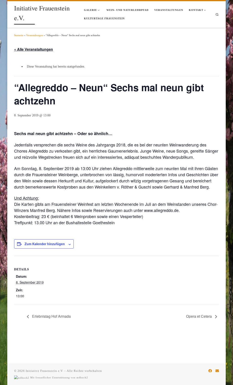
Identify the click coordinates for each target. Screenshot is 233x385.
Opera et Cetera (199, 316)
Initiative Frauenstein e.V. (44, 370)
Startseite (18, 35)
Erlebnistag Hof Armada (51, 316)
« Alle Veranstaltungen (33, 49)
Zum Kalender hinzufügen (45, 244)
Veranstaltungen (34, 35)
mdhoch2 (82, 377)
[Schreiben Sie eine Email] (217, 371)
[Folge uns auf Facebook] (210, 371)
